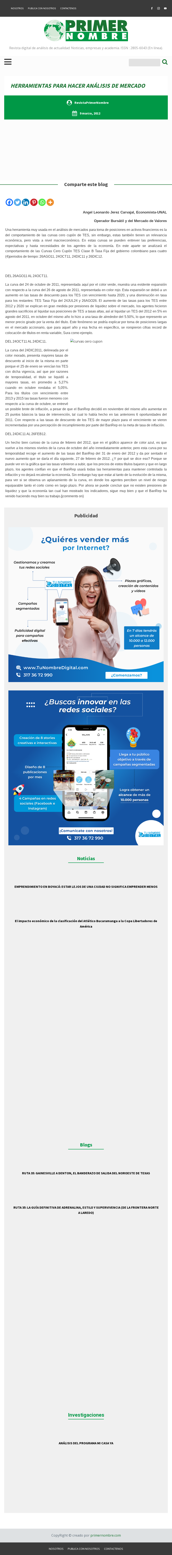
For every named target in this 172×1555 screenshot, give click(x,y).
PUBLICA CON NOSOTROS (42, 8)
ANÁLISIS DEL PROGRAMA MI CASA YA (86, 1443)
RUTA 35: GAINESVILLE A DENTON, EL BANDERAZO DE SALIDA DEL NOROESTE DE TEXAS (86, 1173)
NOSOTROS (17, 8)
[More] (50, 202)
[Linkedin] (25, 202)
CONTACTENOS (68, 8)
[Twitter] (17, 202)
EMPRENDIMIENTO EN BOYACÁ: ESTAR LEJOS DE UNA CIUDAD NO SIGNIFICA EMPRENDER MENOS (86, 886)
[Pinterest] (34, 202)
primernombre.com (105, 1535)
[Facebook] (9, 202)
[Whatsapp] (42, 202)
